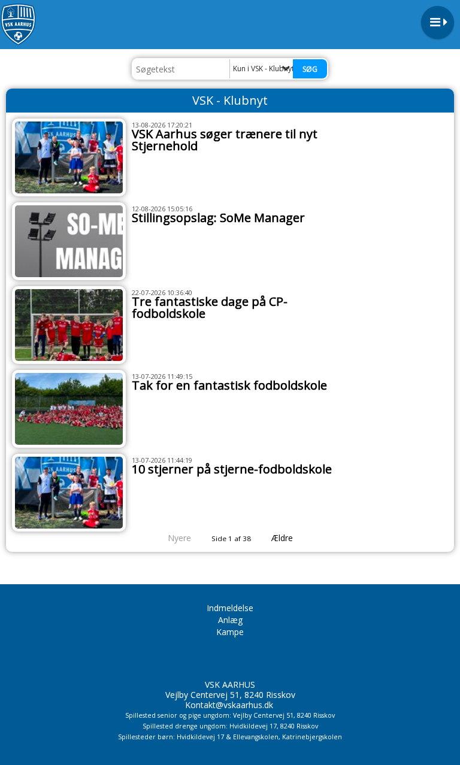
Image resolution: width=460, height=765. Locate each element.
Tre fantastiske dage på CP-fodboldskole (210, 307)
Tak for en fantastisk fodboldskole (229, 385)
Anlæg (230, 620)
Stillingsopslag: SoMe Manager (218, 218)
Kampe (230, 632)
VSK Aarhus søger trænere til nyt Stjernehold (224, 140)
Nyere (179, 538)
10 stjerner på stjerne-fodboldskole (232, 469)
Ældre (283, 538)
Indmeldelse (230, 608)
